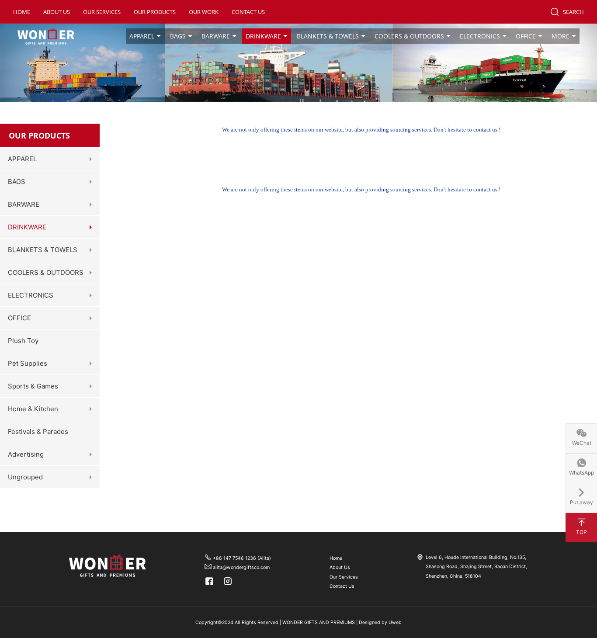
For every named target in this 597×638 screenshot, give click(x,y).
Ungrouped (25, 477)
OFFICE (526, 36)
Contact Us (342, 586)
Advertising (26, 454)
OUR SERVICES (102, 12)
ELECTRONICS (480, 36)
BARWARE (215, 36)
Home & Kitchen (33, 409)
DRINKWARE (263, 36)
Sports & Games (33, 386)
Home (336, 558)
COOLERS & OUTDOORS (409, 36)
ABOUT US (56, 12)
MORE (560, 36)
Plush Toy (23, 340)
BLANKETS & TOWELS (328, 36)
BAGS (178, 36)
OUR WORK (204, 12)
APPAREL (141, 36)
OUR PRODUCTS (155, 12)
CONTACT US (248, 12)
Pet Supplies (27, 363)
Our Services (344, 577)
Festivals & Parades (38, 431)
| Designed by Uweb (379, 622)
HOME (21, 12)
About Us (340, 567)
